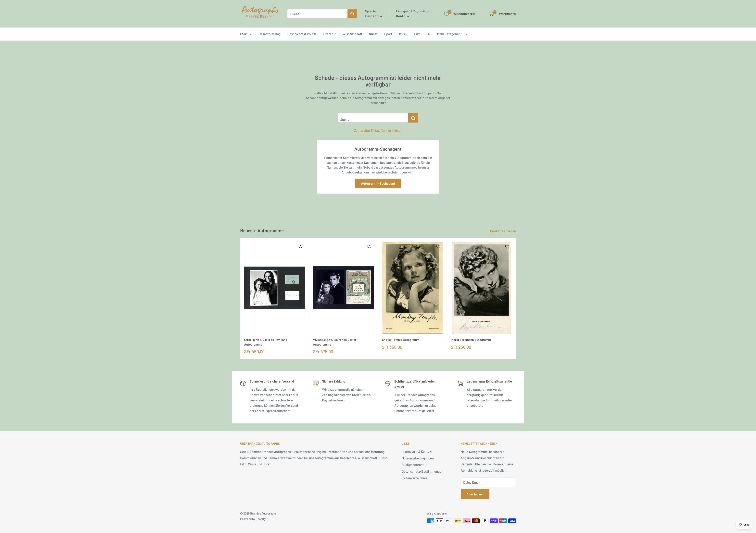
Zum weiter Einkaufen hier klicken (378, 130)
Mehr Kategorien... (450, 34)
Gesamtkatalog (270, 34)
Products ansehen (503, 231)
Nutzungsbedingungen (418, 458)
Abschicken (475, 494)
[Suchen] (352, 13)
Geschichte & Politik (301, 34)
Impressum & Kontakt (417, 451)
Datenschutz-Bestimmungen (422, 471)
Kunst (373, 34)
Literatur (329, 34)
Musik (403, 34)
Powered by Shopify (253, 519)
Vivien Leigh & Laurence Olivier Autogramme (334, 342)
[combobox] (317, 13)
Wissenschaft (352, 34)
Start (243, 34)
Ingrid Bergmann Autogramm (471, 339)
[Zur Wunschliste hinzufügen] (300, 246)
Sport (388, 34)
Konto (401, 16)
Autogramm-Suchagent (378, 183)
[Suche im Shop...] (413, 118)
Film (417, 34)
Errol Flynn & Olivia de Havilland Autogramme (265, 342)
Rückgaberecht (413, 465)
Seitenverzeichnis (414, 478)
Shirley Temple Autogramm (400, 339)
